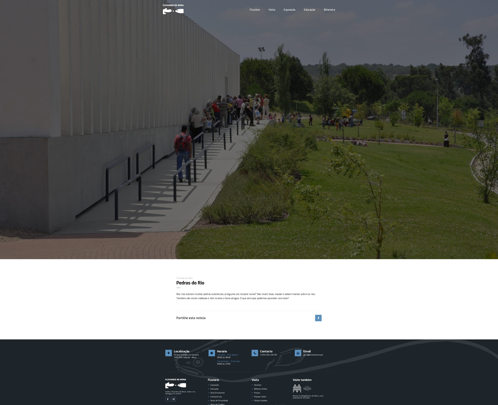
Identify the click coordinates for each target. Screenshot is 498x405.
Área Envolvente (217, 393)
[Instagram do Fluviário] (173, 399)
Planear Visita (260, 397)
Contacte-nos (216, 397)
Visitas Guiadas (260, 401)
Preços (257, 393)
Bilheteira (329, 9)
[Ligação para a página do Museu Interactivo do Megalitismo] (302, 388)
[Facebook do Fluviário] (167, 399)
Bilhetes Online (260, 389)
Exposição (289, 9)
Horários (257, 385)
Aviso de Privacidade (219, 401)
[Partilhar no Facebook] (318, 318)
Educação (309, 9)
